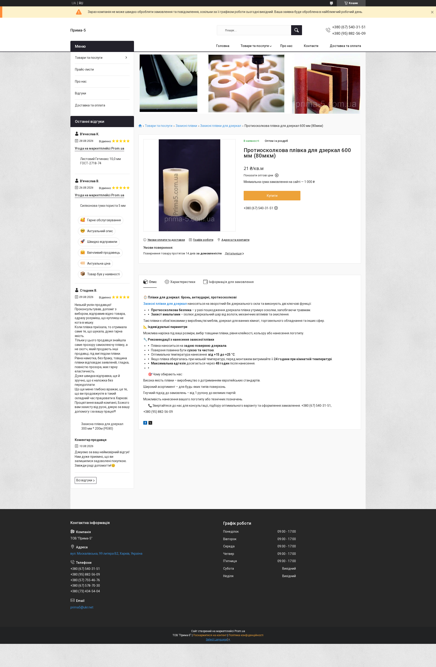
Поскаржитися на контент (210, 635)
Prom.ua (240, 631)
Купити (272, 195)
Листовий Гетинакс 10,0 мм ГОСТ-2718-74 (100, 161)
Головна (222, 46)
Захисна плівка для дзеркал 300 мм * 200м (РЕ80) (102, 426)
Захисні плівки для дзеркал (220, 126)
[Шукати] (296, 30)
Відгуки (80, 93)
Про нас (286, 46)
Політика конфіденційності (246, 635)
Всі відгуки (84, 480)
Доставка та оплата (345, 46)
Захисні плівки (186, 126)
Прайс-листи (84, 69)
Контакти (311, 46)
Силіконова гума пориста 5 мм (103, 205)
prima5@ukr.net (81, 607)
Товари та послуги (255, 46)
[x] (150, 423)
